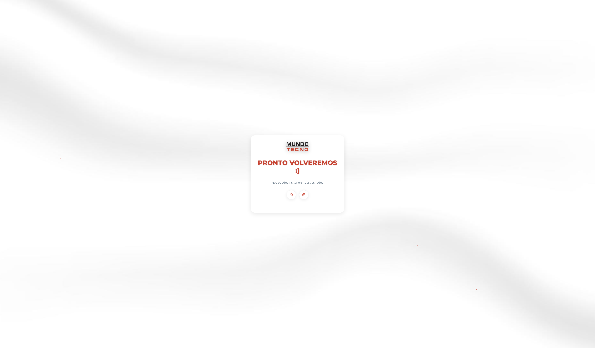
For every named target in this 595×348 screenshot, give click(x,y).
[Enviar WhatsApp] (291, 194)
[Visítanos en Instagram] (304, 194)
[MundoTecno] (297, 148)
